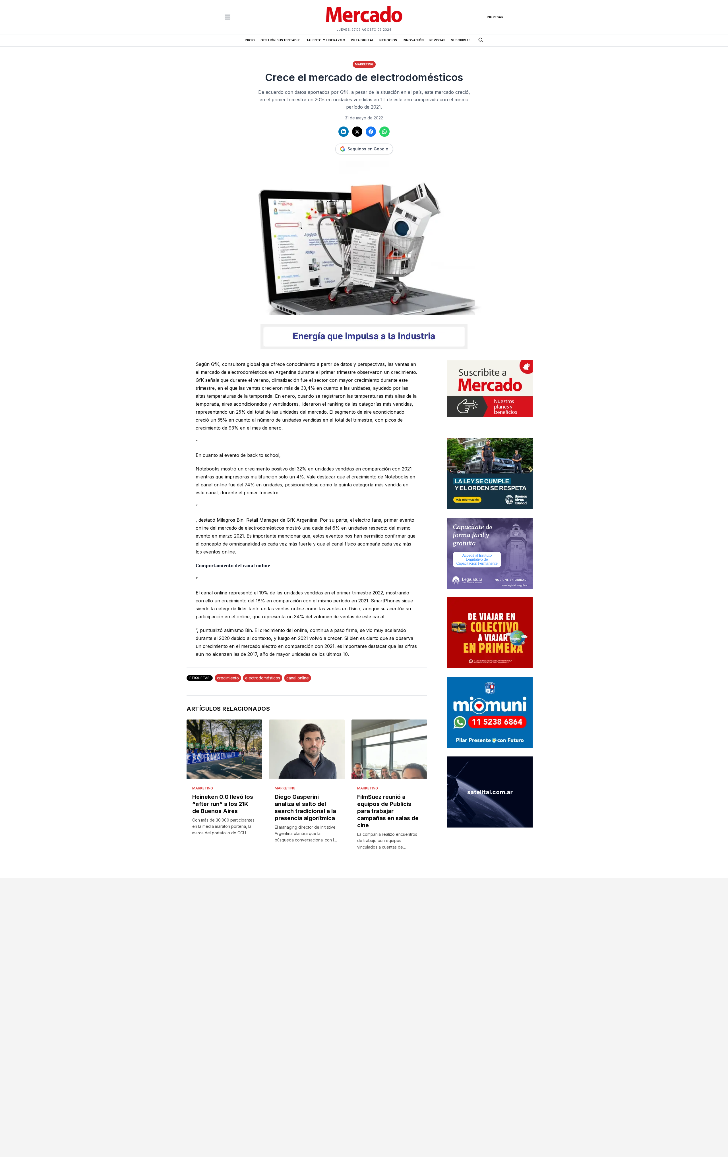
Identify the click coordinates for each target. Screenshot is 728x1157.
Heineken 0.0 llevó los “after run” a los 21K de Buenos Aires (222, 803)
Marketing (364, 64)
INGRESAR (495, 17)
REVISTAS (437, 40)
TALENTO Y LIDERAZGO (325, 40)
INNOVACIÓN (413, 40)
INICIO (250, 40)
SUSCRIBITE (461, 40)
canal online (297, 677)
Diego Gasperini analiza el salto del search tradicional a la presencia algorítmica (305, 807)
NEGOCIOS (388, 40)
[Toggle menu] (227, 17)
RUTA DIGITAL (362, 40)
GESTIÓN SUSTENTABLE (280, 40)
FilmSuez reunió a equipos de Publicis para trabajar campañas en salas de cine (388, 811)
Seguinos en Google (368, 148)
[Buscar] (481, 40)
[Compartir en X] (357, 132)
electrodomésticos (262, 677)
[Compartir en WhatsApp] (384, 132)
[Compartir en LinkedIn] (343, 132)
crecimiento (228, 677)
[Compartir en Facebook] (371, 132)
